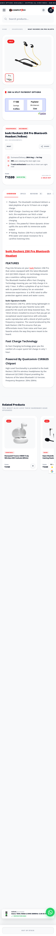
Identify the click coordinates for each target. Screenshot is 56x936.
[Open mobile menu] (4, 10)
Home (4, 29)
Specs (23, 194)
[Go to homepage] (17, 10)
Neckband (23, 129)
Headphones (17, 29)
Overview (11, 194)
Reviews (35, 194)
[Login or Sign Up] (44, 10)
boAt (31, 268)
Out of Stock (27, 930)
